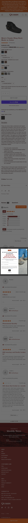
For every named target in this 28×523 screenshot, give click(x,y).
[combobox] (2, 264)
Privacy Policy (10, 268)
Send (9, 270)
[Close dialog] (26, 249)
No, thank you (9, 272)
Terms (12, 268)
